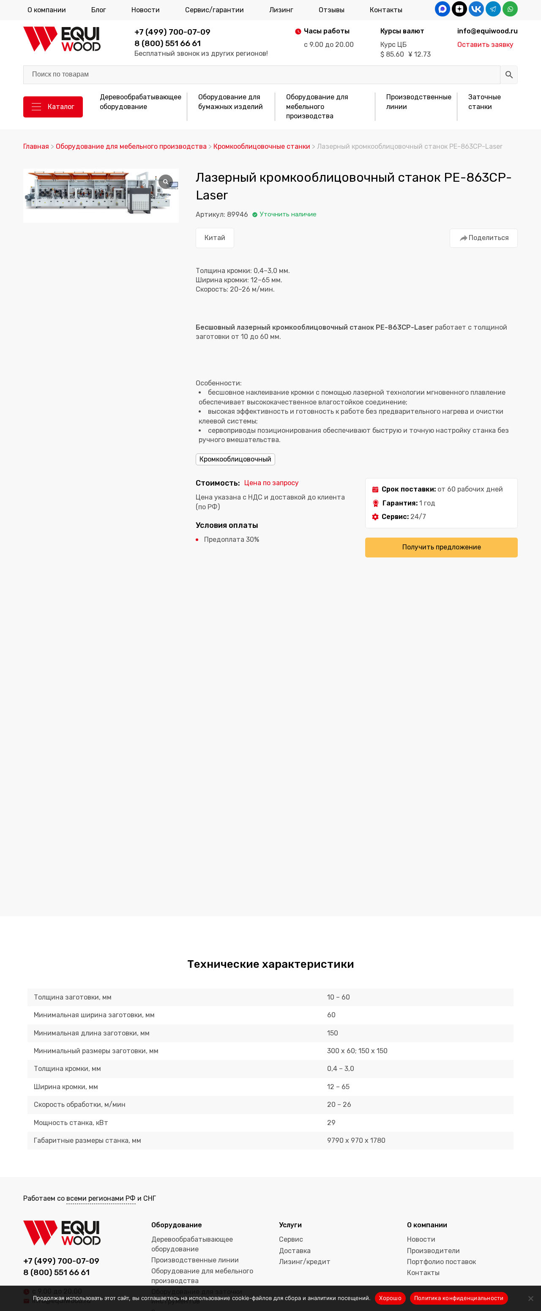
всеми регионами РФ (101, 1198)
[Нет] (530, 1298)
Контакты (386, 10)
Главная (36, 146)
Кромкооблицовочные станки (261, 146)
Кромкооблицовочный (235, 459)
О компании (46, 10)
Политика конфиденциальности (459, 1298)
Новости (145, 10)
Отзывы (331, 10)
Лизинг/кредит (305, 1262)
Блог (98, 10)
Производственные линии (418, 101)
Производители (433, 1251)
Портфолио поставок (441, 1262)
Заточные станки (484, 101)
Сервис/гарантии (214, 10)
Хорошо (390, 1298)
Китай (215, 238)
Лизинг (281, 10)
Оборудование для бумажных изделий (230, 101)
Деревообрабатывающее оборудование (140, 101)
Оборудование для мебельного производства (317, 106)
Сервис (291, 1239)
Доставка (295, 1251)
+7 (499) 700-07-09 (172, 32)
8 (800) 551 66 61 (167, 43)
